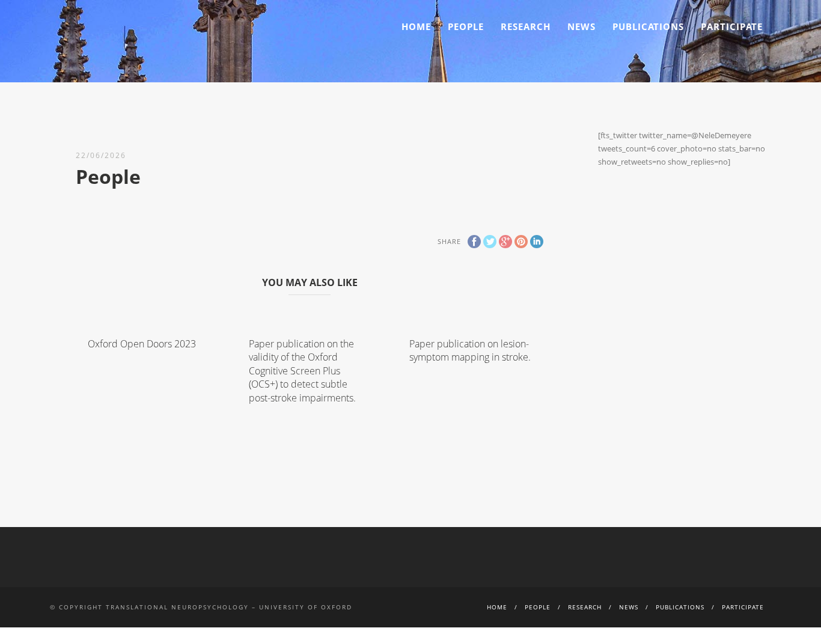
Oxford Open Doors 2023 (142, 343)
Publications (648, 26)
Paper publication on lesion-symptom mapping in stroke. (470, 350)
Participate (732, 26)
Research (526, 26)
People (466, 26)
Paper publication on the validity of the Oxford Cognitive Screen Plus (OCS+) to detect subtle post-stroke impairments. (303, 370)
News (581, 26)
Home (416, 26)
